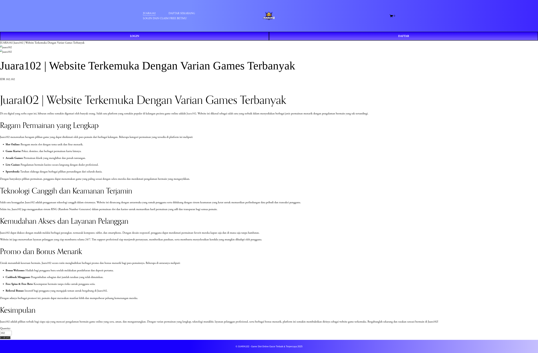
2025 (299, 346)
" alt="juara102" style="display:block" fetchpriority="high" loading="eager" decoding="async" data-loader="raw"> (269, 16)
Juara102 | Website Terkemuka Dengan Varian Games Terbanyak (48, 43)
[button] (5, 337)
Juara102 (191, 113)
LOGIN (134, 36)
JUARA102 (6, 43)
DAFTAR (403, 36)
